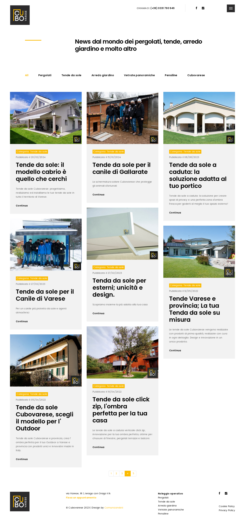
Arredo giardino (103, 75)
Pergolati (44, 75)
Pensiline (171, 75)
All (26, 75)
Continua (22, 205)
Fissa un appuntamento (81, 497)
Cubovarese (196, 75)
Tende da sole (72, 75)
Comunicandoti (113, 508)
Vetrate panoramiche (139, 75)
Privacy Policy (227, 510)
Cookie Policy (227, 506)
